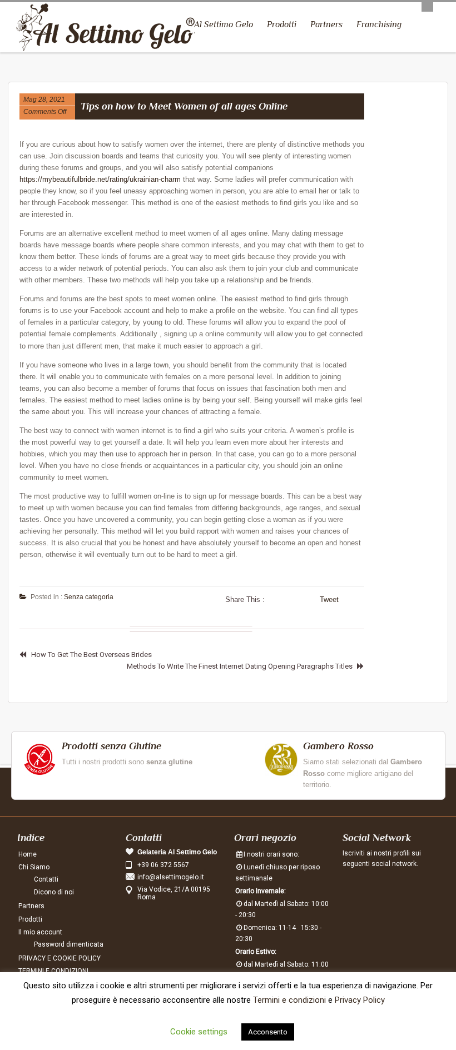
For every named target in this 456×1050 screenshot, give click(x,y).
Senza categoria (88, 597)
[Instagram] (376, 888)
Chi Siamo (33, 867)
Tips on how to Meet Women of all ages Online (184, 106)
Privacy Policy (360, 1000)
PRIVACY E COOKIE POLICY (59, 958)
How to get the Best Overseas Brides (91, 654)
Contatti (46, 879)
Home (27, 854)
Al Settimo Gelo (223, 24)
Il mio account (40, 932)
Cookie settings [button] (198, 1032)
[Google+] (398, 888)
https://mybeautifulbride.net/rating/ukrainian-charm (100, 179)
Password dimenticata (68, 944)
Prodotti (281, 24)
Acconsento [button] (268, 1032)
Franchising (379, 24)
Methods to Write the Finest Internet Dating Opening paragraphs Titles (240, 666)
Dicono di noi (54, 892)
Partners (326, 24)
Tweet (329, 599)
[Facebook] (354, 888)
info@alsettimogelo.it (170, 877)
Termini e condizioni (289, 1000)
